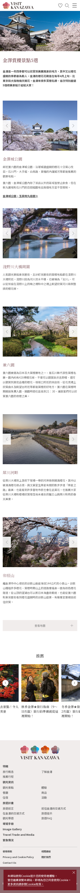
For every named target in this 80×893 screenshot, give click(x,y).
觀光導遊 (8, 818)
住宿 (5, 797)
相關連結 (46, 851)
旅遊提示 (46, 813)
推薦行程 (8, 777)
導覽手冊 (8, 824)
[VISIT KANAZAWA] (18, 8)
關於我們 (46, 857)
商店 (44, 793)
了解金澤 (46, 772)
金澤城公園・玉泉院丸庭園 (19, 196)
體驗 (44, 787)
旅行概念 (8, 772)
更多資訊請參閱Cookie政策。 (26, 884)
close (74, 872)
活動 (44, 797)
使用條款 (7, 851)
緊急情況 (8, 840)
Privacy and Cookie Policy (18, 857)
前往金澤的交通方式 (53, 808)
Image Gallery (12, 829)
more (25, 666)
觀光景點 (8, 787)
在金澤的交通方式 (13, 813)
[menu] (74, 5)
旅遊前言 (8, 808)
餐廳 (5, 793)
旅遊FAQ (46, 818)
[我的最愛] (60, 6)
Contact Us (9, 862)
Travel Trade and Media (18, 835)
